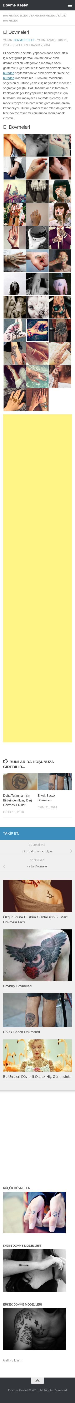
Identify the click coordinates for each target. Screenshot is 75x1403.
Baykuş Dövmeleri (17, 986)
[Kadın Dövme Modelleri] (34, 1291)
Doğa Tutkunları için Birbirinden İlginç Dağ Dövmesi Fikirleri (17, 800)
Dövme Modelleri (16, 15)
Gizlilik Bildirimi (12, 1360)
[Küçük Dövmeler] (34, 1232)
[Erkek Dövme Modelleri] (34, 1349)
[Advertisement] (37, 578)
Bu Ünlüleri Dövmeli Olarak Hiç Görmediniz (37, 1077)
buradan (8, 73)
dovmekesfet (24, 40)
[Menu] (70, 5)
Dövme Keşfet (15, 5)
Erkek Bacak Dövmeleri (21, 1032)
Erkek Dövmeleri (43, 15)
